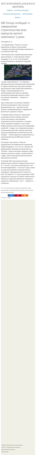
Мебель (17, 17)
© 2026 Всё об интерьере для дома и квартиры (12, 445)
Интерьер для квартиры (12, 14)
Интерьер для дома (21, 10)
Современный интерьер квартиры (17, 190)
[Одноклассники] (24, 195)
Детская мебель (29, 190)
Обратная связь (4, 451)
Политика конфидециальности (8, 449)
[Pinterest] (18, 195)
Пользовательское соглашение (13, 447)
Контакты (3, 447)
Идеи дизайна (27, 14)
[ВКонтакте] (11, 195)
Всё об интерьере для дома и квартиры (18, 5)
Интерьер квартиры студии (7, 192)
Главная (10, 10)
